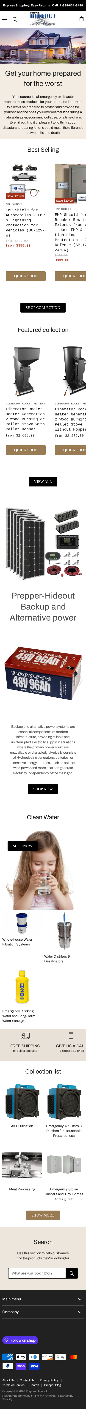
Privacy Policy (49, 1380)
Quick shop (25, 276)
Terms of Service (13, 1385)
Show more (42, 1215)
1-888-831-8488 (71, 5)
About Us (8, 1380)
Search (34, 1385)
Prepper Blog (52, 1385)
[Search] (72, 1273)
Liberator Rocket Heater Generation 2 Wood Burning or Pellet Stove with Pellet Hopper (25, 419)
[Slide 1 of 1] (43, 46)
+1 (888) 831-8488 (71, 1050)
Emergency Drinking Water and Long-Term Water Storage (18, 1016)
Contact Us (27, 1380)
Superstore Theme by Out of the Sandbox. (29, 1396)
